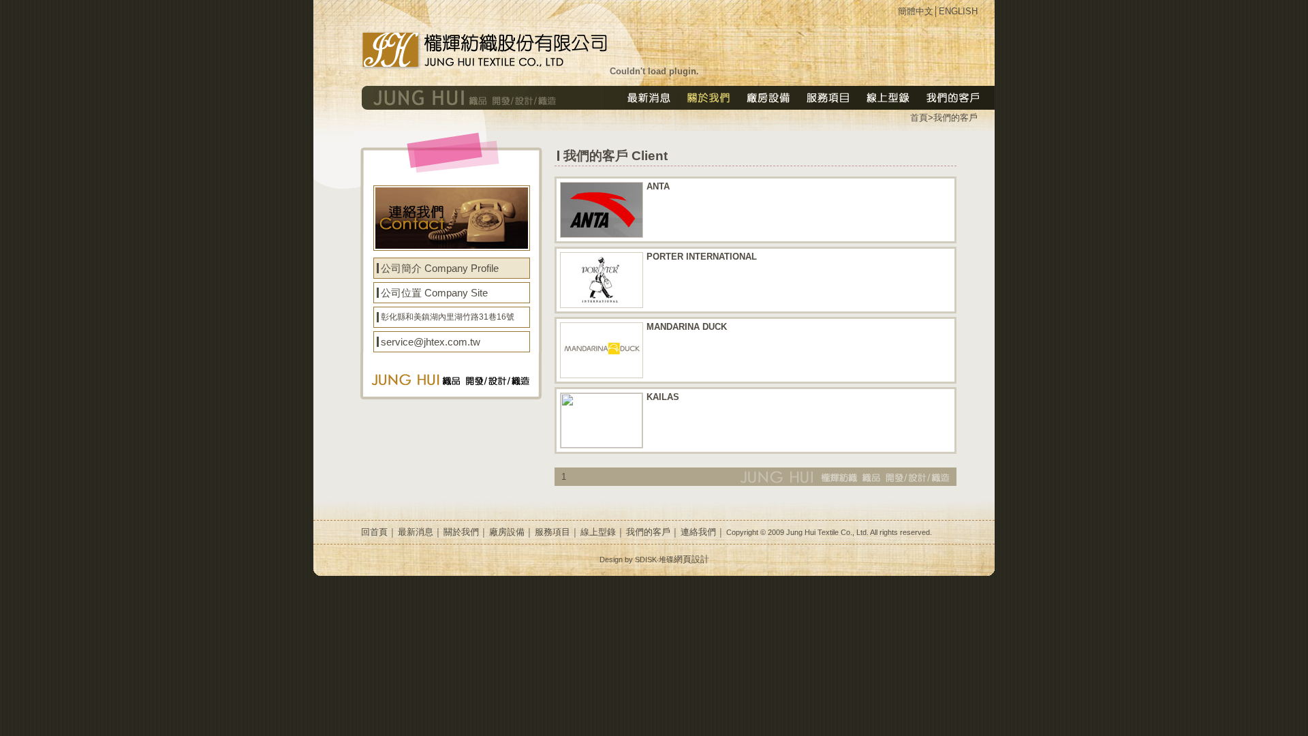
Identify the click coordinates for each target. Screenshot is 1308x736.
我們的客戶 (955, 117)
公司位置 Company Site (434, 292)
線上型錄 (598, 532)
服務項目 (552, 532)
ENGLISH (958, 11)
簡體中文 (915, 11)
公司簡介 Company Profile (440, 268)
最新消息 (415, 532)
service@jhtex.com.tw (430, 342)
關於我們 (461, 532)
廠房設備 (507, 532)
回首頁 (374, 532)
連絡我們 (698, 532)
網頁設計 (691, 559)
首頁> (921, 117)
